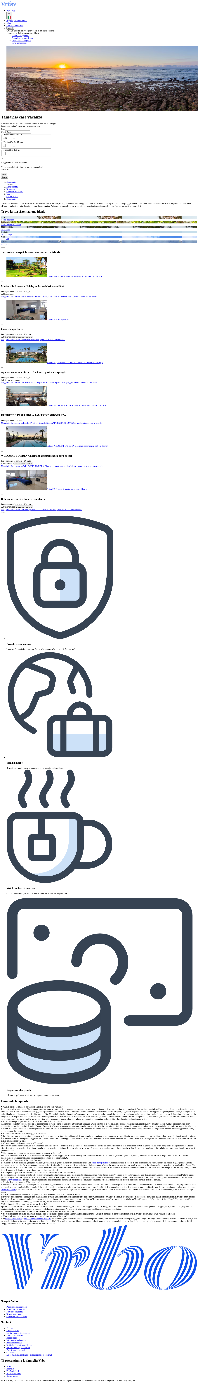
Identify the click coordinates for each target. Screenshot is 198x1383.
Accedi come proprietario (22, 38)
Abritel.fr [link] (10, 1369)
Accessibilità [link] (11, 1338)
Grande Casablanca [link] (14, 191)
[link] (34, 43)
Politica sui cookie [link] (14, 1343)
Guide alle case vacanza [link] (16, 1316)
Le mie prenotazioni (14, 25)
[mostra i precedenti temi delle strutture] (2, 247)
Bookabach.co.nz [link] (13, 1373)
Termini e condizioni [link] (15, 1335)
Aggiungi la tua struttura (16, 20)
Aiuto (8, 23)
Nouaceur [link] (10, 189)
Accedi (10, 28)
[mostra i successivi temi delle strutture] (4, 247)
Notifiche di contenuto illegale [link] (19, 1345)
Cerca (4, 177)
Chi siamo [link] (10, 1328)
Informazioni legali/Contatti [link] (18, 1347)
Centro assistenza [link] (14, 1180)
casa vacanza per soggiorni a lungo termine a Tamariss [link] (28, 1219)
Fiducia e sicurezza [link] (14, 1312)
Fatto (4, 174)
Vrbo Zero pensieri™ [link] (101, 1163)
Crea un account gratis (21, 40)
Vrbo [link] (8, 1366)
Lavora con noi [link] (12, 1330)
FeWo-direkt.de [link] (13, 1371)
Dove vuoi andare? (9, 126)
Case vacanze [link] (12, 196)
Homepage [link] (11, 182)
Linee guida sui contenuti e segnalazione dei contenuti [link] (29, 1355)
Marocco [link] (10, 194)
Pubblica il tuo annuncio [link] (16, 1307)
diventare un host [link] (8, 1189)
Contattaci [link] (10, 1352)
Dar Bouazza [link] (12, 187)
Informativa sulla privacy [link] (17, 1340)
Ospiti (3, 132)
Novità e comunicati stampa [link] (18, 1333)
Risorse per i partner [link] (15, 1314)
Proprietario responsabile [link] (16, 1350)
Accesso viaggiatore (20, 35)
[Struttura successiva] (4, 512)
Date (3, 129)
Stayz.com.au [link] (12, 1376)
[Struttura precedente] (2, 512)
